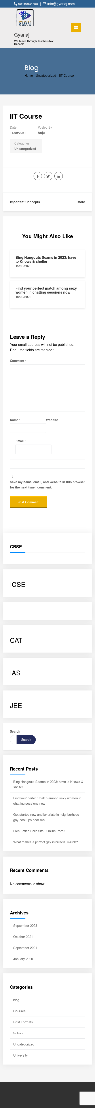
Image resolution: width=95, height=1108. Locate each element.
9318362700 (28, 3)
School (18, 1033)
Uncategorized (46, 75)
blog (16, 999)
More (81, 202)
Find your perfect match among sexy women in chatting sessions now (46, 290)
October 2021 (23, 936)
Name (15, 420)
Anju (41, 132)
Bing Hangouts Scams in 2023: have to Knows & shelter (45, 259)
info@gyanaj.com (61, 3)
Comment (18, 360)
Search (15, 731)
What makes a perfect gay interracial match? (45, 841)
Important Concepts (25, 202)
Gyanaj (21, 34)
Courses (19, 1010)
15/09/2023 (23, 266)
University (20, 1055)
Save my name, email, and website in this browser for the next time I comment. (47, 484)
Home (29, 75)
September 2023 (25, 925)
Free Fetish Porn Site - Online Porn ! (39, 830)
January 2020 (23, 958)
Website (52, 420)
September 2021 (25, 947)
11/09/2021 (18, 132)
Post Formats (23, 1022)
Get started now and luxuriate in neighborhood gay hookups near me (46, 817)
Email (20, 441)
